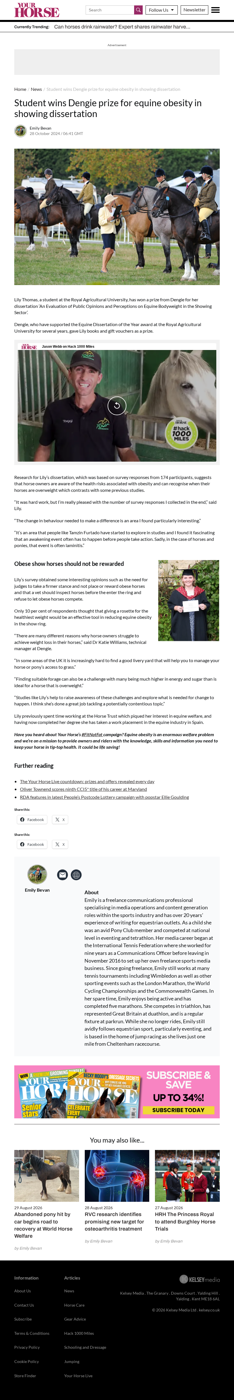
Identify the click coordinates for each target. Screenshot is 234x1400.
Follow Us (158, 10)
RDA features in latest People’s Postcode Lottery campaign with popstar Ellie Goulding (104, 797)
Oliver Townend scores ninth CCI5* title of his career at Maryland (83, 789)
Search (138, 10)
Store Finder (25, 1375)
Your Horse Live (78, 1375)
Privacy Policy (27, 1347)
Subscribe (23, 1319)
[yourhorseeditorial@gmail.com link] (62, 874)
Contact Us (24, 1305)
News (36, 89)
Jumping (71, 1361)
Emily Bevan (40, 128)
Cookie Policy (26, 1361)
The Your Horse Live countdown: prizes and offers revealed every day (87, 781)
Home (20, 89)
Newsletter (194, 9)
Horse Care (74, 1305)
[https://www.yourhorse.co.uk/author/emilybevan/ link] (76, 874)
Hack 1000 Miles (79, 1333)
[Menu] (215, 10)
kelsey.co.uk (209, 1309)
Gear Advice (75, 1319)
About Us (22, 1290)
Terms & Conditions (31, 1333)
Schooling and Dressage (85, 1347)
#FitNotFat (92, 734)
